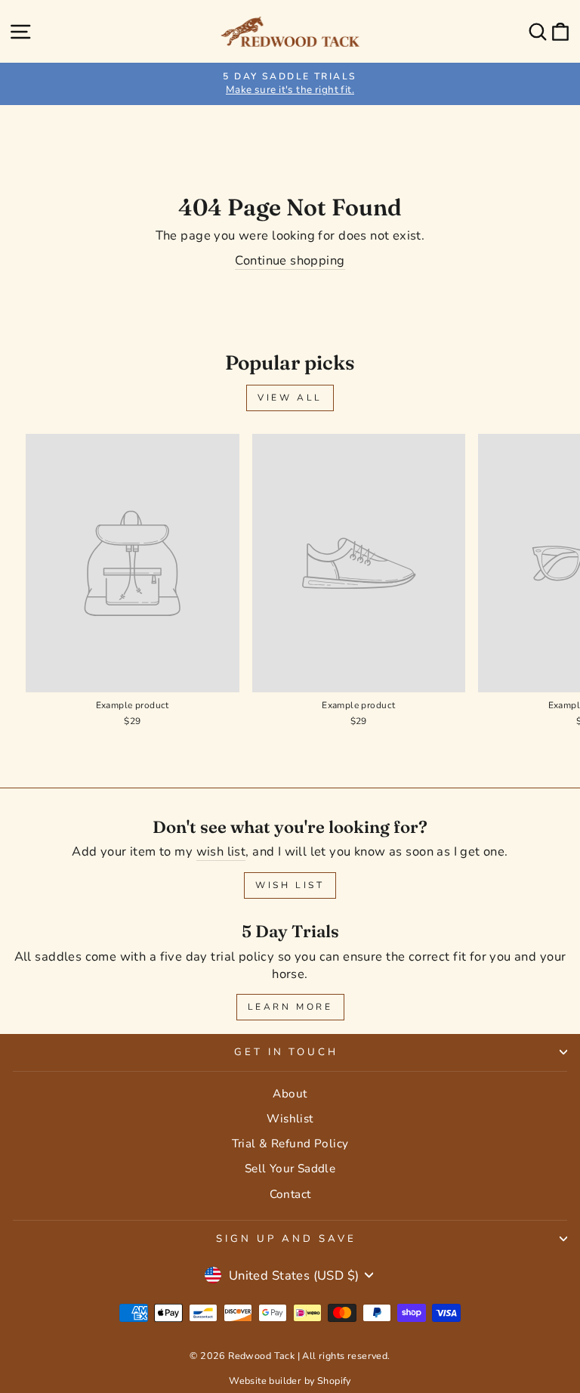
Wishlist (290, 1118)
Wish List (289, 885)
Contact (290, 1194)
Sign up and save (286, 1239)
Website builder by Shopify (290, 1380)
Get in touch (286, 1052)
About (290, 1093)
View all (290, 398)
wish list (221, 851)
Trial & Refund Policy (290, 1143)
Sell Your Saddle (290, 1168)
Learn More (290, 1007)
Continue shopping (289, 260)
